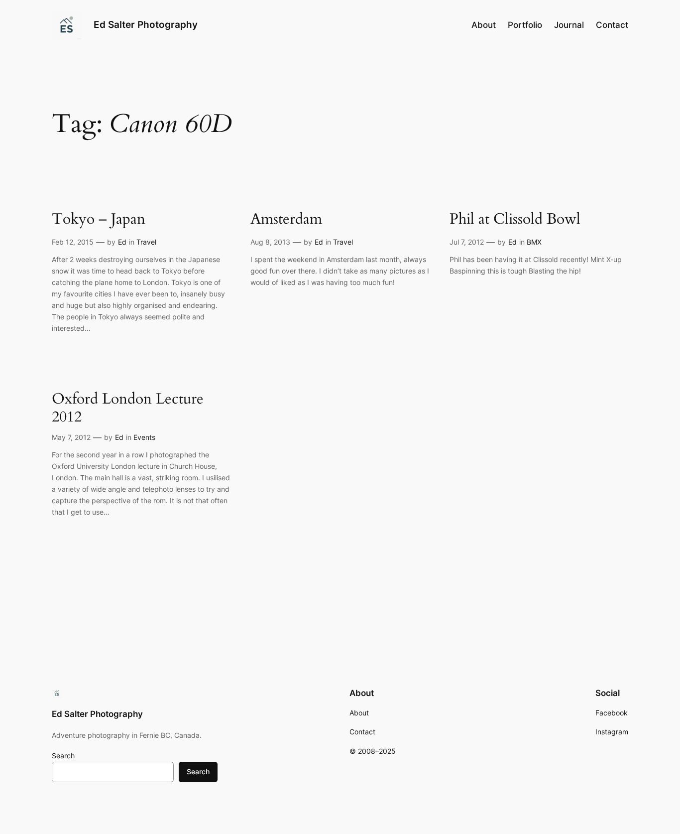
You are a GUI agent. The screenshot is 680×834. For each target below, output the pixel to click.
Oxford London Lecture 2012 (128, 408)
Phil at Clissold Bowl (515, 220)
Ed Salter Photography (146, 24)
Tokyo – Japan (98, 220)
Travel (146, 242)
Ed (122, 242)
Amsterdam (286, 220)
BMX (534, 242)
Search (63, 755)
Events (144, 437)
